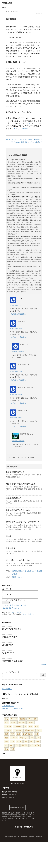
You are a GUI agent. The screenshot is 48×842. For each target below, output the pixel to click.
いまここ (16, 139)
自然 (15, 515)
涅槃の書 (7, 2)
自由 (35, 142)
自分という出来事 (9, 636)
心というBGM (8, 652)
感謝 (38, 551)
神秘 (6, 749)
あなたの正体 (18, 525)
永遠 (12, 749)
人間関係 (9, 489)
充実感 (34, 139)
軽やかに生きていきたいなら (18, 510)
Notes (8, 139)
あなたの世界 (18, 475)
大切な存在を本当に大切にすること (21, 484)
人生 (14, 541)
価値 (15, 551)
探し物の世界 (8, 644)
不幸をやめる (35, 487)
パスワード (7, 594)
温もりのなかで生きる (11, 628)
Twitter (21, 783)
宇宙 (29, 489)
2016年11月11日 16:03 (16, 328)
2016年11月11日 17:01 (16, 371)
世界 (12, 741)
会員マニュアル (16, 612)
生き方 (32, 142)
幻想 (37, 475)
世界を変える (27, 139)
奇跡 (22, 541)
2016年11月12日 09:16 (16, 394)
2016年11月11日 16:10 (18, 351)
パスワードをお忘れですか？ (14, 605)
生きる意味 (9, 515)
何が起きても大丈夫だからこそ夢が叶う (22, 522)
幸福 (27, 501)
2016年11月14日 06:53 (16, 417)
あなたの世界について (15, 472)
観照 (29, 529)
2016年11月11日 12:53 (16, 305)
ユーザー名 (7, 589)
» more (43, 664)
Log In (27, 123)
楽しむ (27, 142)
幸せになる (17, 142)
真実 (25, 741)
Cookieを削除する (28, 614)
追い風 (8, 536)
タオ (11, 139)
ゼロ (25, 475)
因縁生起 (20, 489)
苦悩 (32, 738)
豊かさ (40, 142)
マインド (8, 726)
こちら (28, 289)
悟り (6, 719)
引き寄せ (11, 529)
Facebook (14, 783)
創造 (38, 139)
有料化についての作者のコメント (14, 708)
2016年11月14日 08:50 (18, 441)
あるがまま (17, 513)
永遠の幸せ (10, 548)
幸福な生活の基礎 (13, 498)
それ (29, 475)
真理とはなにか (18, 577)
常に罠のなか (7, 689)
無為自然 (18, 529)
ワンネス (27, 487)
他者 (14, 489)
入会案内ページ (8, 706)
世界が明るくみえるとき (12, 660)
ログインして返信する (18, 314)
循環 (22, 142)
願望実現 (39, 541)
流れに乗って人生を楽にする (18, 560)
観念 (18, 477)
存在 (25, 489)
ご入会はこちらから (20, 128)
